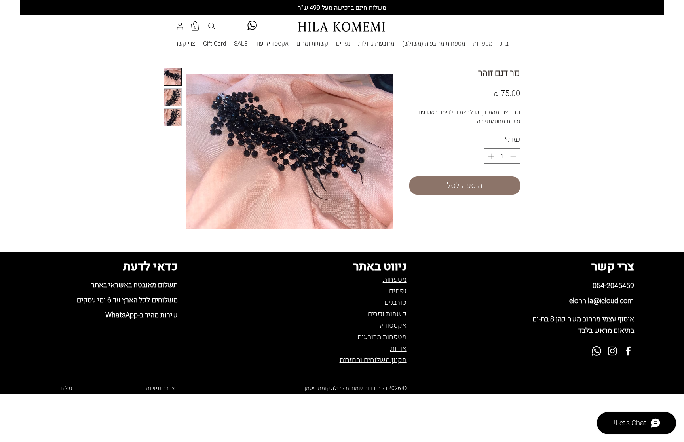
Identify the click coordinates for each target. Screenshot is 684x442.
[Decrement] (514, 156)
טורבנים (395, 302)
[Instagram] (612, 351)
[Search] (211, 26)
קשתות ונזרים (387, 314)
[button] (195, 26)
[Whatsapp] (596, 351)
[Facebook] (628, 351)
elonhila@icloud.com (601, 301)
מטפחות (395, 279)
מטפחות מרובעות (382, 337)
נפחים (398, 291)
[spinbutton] (502, 156)
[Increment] (490, 156)
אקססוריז (393, 325)
